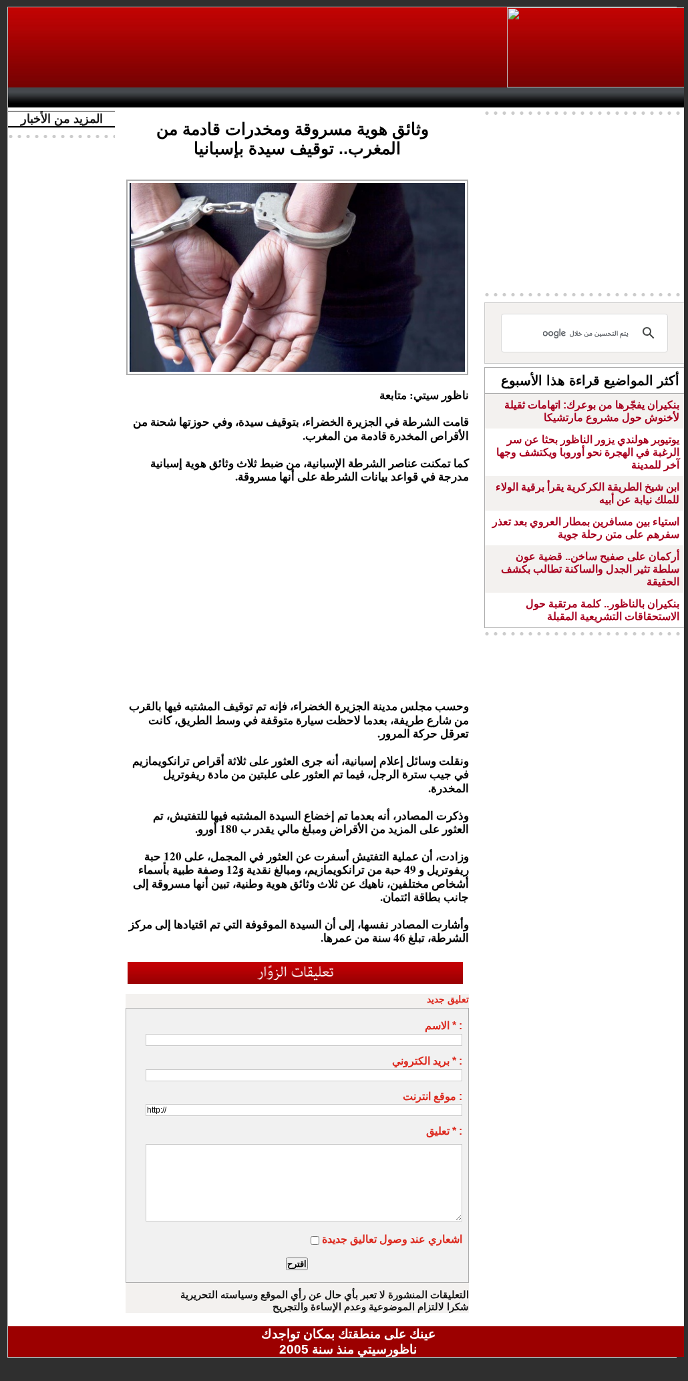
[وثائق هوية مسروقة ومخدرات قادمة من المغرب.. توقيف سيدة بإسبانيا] (297, 184)
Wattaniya (377, 97)
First (658, 97)
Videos (269, 97)
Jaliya (326, 97)
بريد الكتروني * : (427, 1061)
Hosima (484, 97)
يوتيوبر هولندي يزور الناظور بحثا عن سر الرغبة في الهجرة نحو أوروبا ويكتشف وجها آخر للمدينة (587, 452)
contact (53, 97)
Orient (428, 97)
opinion (148, 97)
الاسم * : (443, 1025)
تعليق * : (444, 1131)
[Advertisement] (258, 47)
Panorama (201, 97)
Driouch (545, 97)
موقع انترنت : (432, 1096)
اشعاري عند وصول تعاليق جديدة (392, 1239)
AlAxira (106, 97)
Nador (601, 97)
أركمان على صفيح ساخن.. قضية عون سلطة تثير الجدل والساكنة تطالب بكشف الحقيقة (590, 569)
